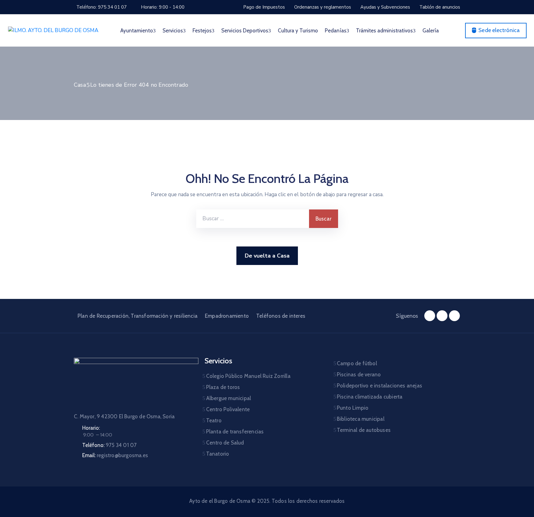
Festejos (202, 30)
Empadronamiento (227, 316)
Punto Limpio (352, 408)
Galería (430, 30)
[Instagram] (442, 315)
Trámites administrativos (384, 30)
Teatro (214, 420)
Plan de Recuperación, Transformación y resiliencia (137, 316)
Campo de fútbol (357, 363)
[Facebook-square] (429, 315)
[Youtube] (454, 315)
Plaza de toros (223, 387)
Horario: (91, 428)
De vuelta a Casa (267, 255)
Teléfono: (109, 445)
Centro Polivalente (228, 409)
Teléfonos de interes (280, 316)
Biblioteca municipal (360, 419)
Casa (80, 85)
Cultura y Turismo (298, 30)
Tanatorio (217, 454)
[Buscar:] (252, 218)
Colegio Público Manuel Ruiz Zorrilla (248, 376)
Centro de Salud (225, 443)
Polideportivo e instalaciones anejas (379, 386)
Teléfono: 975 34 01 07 (101, 7)
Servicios (173, 30)
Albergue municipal (228, 398)
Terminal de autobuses (364, 430)
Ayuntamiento (136, 30)
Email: (115, 455)
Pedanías (335, 30)
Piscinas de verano (359, 374)
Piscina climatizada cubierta (370, 397)
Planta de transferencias (235, 431)
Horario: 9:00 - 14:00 (162, 7)
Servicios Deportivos (244, 30)
